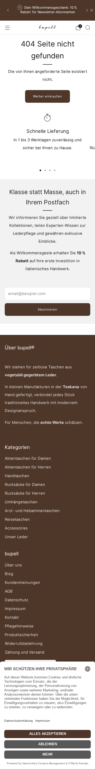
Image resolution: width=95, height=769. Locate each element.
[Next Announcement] (87, 10)
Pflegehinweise (19, 626)
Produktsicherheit (21, 634)
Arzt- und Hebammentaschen (32, 510)
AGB (9, 591)
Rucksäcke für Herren (25, 493)
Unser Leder (16, 536)
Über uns (13, 565)
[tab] (40, 170)
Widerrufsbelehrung (23, 643)
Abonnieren (47, 309)
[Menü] (7, 27)
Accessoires (16, 528)
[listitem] (47, 10)
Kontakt (12, 617)
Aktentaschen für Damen (28, 458)
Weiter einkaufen (47, 96)
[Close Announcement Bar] (91, 10)
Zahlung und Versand (24, 652)
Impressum (15, 608)
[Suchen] (87, 27)
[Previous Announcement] (8, 10)
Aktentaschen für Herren (28, 467)
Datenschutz (16, 600)
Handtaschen (17, 475)
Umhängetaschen (21, 502)
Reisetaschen (17, 519)
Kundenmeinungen (22, 582)
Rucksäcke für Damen (25, 484)
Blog (9, 573)
